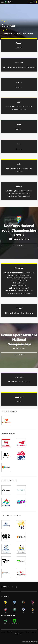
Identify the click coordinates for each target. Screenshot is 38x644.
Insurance (33, 632)
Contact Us (9, 632)
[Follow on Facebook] (9, 586)
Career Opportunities (19, 632)
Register (32, 2)
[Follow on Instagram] (16, 586)
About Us (3, 632)
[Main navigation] (2, 2)
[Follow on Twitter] (12, 586)
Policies (27, 632)
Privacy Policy (18, 634)
